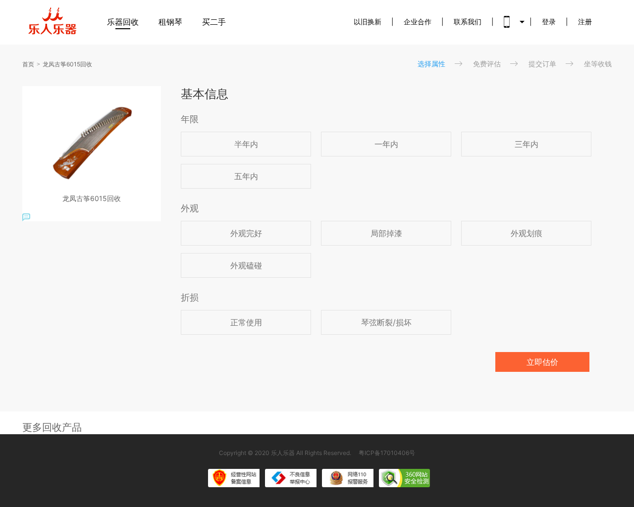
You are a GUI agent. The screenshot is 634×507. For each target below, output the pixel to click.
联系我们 (467, 21)
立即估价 (542, 362)
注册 (585, 21)
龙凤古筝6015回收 (67, 64)
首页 (28, 64)
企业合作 (417, 21)
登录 (549, 21)
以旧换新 (367, 21)
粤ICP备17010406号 (387, 452)
